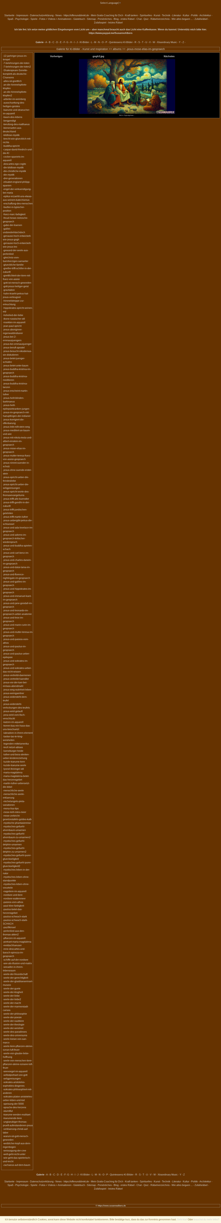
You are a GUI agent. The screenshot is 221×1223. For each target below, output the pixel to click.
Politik (194, 15)
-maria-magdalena (12, 772)
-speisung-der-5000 (13, 1104)
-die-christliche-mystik (14, 171)
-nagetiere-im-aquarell (14, 891)
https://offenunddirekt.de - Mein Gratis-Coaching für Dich (93, 15)
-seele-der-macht (12, 1003)
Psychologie (22, 19)
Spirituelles (146, 15)
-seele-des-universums (15, 1035)
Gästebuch (79, 19)
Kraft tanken (131, 15)
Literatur (176, 15)
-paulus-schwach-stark (15, 916)
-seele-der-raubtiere (13, 1021)
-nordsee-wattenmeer (14, 898)
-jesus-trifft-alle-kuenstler (16, 499)
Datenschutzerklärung (42, 15)
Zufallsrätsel (201, 19)
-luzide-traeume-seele (14, 765)
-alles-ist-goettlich (12, 81)
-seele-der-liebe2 (12, 999)
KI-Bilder (84, 42)
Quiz (146, 19)
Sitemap (91, 19)
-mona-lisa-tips (11, 808)
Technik (166, 15)
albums (117, 49)
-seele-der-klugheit (13, 992)
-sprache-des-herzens (14, 1107)
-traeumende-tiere (12, 1118)
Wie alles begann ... (182, 19)
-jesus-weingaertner (13, 693)
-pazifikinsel (9, 927)
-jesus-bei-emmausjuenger (17, 344)
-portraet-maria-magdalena (17, 941)
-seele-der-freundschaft (15, 974)
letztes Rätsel (115, 22)
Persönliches (105, 19)
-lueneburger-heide (13, 751)
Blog (116, 19)
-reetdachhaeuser (12, 945)
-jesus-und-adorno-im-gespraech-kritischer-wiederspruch (14, 538)
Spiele (34, 19)
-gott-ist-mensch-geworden (17, 282)
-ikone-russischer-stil (14, 318)
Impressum (22, 15)
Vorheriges (56, 56)
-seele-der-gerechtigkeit (15, 977)
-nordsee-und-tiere (13, 895)
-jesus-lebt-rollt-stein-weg (16, 427)
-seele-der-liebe (11, 995)
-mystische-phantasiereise (17, 823)
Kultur (186, 15)
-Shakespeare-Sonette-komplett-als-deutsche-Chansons (15, 74)
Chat (139, 19)
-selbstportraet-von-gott (15, 1075)
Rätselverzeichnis (160, 19)
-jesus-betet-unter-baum (15, 365)
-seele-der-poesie (12, 1017)
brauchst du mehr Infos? (206, 1219)
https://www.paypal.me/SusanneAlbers (110, 33)
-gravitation (9, 290)
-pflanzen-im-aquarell (14, 938)
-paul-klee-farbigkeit (13, 905)
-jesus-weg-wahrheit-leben (17, 689)
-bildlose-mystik (11, 135)
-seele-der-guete (11, 988)
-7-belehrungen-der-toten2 (17, 66)
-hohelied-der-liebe (13, 315)
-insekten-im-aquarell (14, 322)
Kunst (157, 15)
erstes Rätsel (128, 19)
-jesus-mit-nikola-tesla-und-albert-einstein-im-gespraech (17, 441)
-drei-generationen (13, 178)
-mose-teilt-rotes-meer (14, 812)
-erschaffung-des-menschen (18, 203)
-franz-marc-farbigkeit (14, 214)
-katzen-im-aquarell (13, 722)
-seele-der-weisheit (13, 1028)
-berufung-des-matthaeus (16, 124)
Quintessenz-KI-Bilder (121, 42)
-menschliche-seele (13, 790)
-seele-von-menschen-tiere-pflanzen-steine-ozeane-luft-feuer (18, 1064)
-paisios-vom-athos (13, 902)
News (58, 15)
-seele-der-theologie (13, 1024)
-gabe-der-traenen (12, 225)
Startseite (9, 15)
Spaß (10, 19)
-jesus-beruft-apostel (14, 347)
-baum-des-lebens (12, 117)
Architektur (205, 15)
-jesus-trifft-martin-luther (15, 517)
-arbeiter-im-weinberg (14, 99)
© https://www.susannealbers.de (111, 1206)
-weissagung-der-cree (14, 1150)
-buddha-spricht (11, 146)
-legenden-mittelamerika (16, 743)
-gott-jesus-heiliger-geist (16, 286)
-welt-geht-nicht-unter (14, 1154)
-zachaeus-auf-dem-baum (16, 1165)
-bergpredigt (9, 120)
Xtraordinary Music (167, 42)
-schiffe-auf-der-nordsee (15, 959)
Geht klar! (182, 1219)
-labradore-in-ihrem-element (18, 733)
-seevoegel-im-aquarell (15, 1071)
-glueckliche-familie (13, 264)
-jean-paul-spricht (12, 326)
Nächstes (169, 56)
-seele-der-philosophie (15, 1013)
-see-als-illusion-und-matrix (17, 963)
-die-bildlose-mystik (13, 167)
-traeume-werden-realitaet (16, 1114)
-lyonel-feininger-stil (13, 769)
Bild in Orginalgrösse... (127, 115)
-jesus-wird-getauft (13, 711)
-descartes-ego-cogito (14, 164)
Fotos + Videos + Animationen (55, 19)
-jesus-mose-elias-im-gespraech (145, 49)
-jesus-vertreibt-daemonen (17, 675)
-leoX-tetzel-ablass (13, 747)
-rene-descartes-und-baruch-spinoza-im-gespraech (14, 952)
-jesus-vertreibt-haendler (16, 679)
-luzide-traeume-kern (14, 761)
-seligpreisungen (12, 1078)
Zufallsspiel (100, 22)
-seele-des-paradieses (15, 1031)
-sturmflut (8, 1111)
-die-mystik (8, 174)
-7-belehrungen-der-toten (16, 63)
